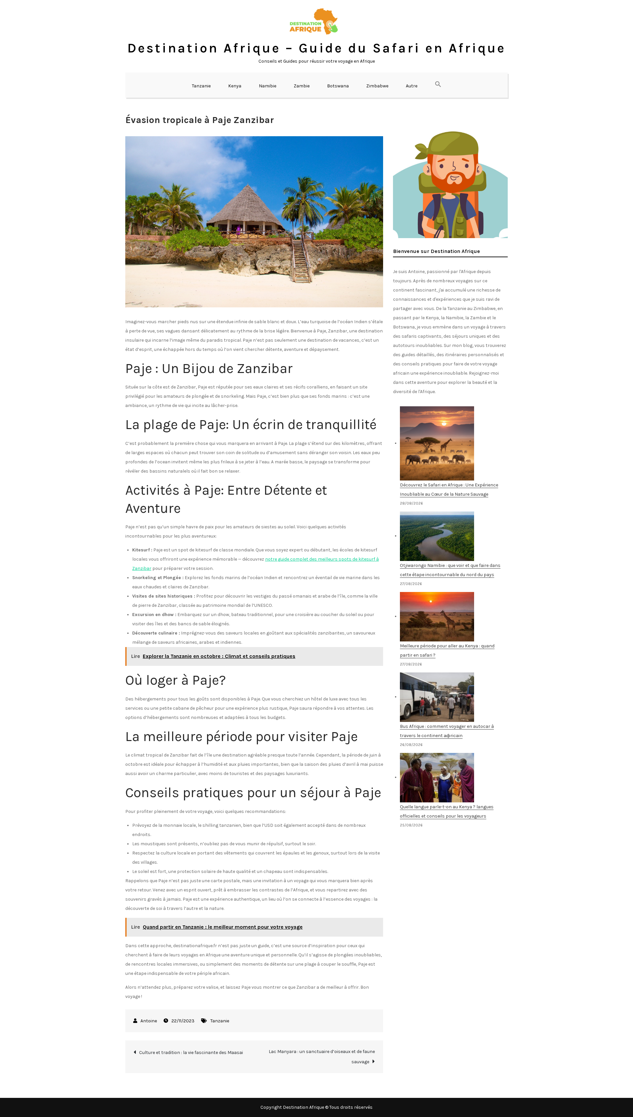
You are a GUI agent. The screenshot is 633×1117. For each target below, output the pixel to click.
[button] (438, 85)
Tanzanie (201, 86)
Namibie (267, 86)
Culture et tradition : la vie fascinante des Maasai (191, 1052)
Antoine (148, 1021)
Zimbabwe (377, 86)
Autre (411, 86)
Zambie (302, 86)
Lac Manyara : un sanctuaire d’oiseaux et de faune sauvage (322, 1057)
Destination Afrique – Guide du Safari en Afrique (316, 48)
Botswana (338, 86)
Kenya (234, 86)
